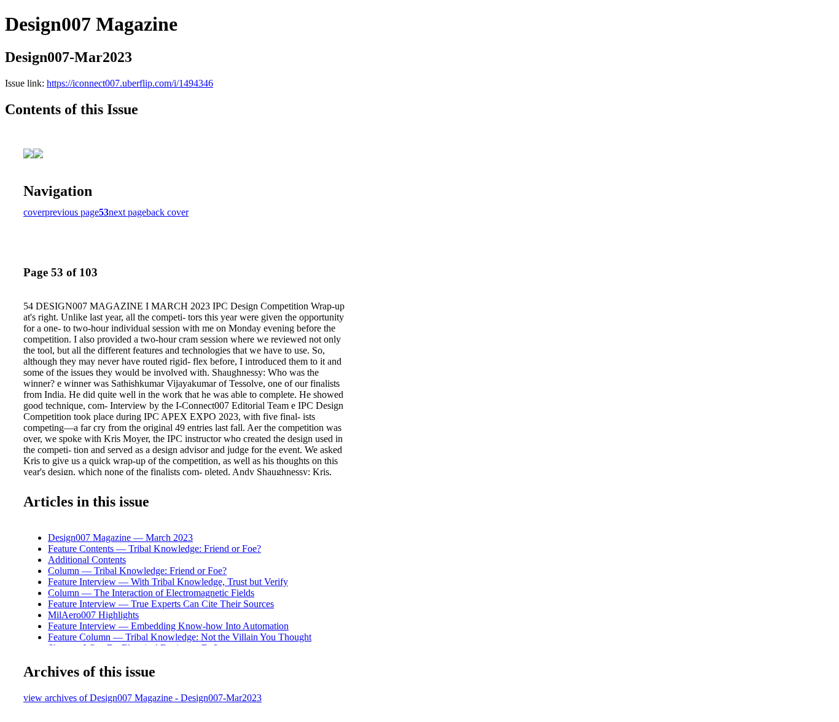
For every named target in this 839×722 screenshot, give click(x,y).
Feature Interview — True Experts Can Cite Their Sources (161, 604)
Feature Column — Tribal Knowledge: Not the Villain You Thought (179, 637)
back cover (167, 212)
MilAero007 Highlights (93, 615)
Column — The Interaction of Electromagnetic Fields (151, 593)
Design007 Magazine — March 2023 (120, 537)
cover (34, 212)
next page (127, 212)
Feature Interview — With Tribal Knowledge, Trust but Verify (168, 581)
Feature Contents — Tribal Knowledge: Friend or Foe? (154, 548)
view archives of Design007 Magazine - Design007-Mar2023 (142, 698)
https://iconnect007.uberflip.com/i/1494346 (130, 83)
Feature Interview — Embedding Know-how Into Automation (168, 626)
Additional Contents (87, 559)
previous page (72, 212)
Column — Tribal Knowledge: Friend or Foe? (137, 570)
